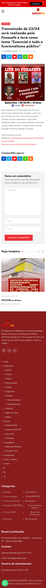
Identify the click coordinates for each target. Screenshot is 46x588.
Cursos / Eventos (10, 459)
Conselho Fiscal (11, 451)
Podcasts (9, 408)
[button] (38, 252)
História (8, 370)
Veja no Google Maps (14, 541)
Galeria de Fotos (11, 413)
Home (6, 362)
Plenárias (9, 396)
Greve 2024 (9, 434)
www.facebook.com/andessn (21, 138)
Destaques (5, 296)
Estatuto (8, 387)
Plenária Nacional (13, 404)
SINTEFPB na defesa (11, 300)
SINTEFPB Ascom (11, 51)
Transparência (9, 443)
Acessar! (36, 4)
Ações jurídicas (11, 383)
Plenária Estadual (13, 400)
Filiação (8, 379)
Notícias (14, 296)
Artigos (8, 417)
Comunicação (9, 455)
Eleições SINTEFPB (13, 430)
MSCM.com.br (35, 584)
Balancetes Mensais (13, 447)
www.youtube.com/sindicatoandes (23, 144)
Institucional (8, 366)
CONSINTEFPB (11, 425)
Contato (7, 464)
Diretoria (8, 374)
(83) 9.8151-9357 (24, 553)
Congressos (10, 391)
